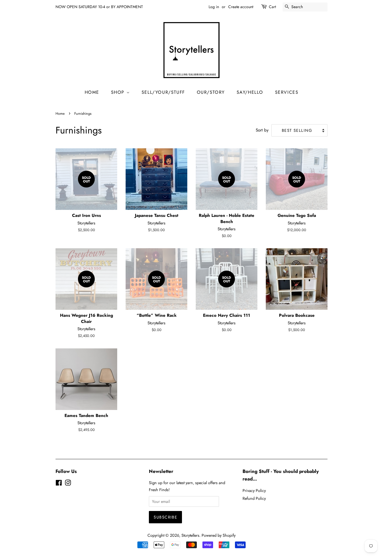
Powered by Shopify (219, 535)
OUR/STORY (211, 92)
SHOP (118, 92)
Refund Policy (254, 498)
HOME (92, 92)
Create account (240, 7)
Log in (214, 7)
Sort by (262, 130)
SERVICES (287, 92)
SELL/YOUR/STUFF (163, 92)
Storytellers (190, 535)
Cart (272, 7)
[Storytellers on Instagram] (68, 484)
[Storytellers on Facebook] (59, 484)
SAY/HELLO (250, 92)
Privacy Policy (254, 490)
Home (60, 113)
